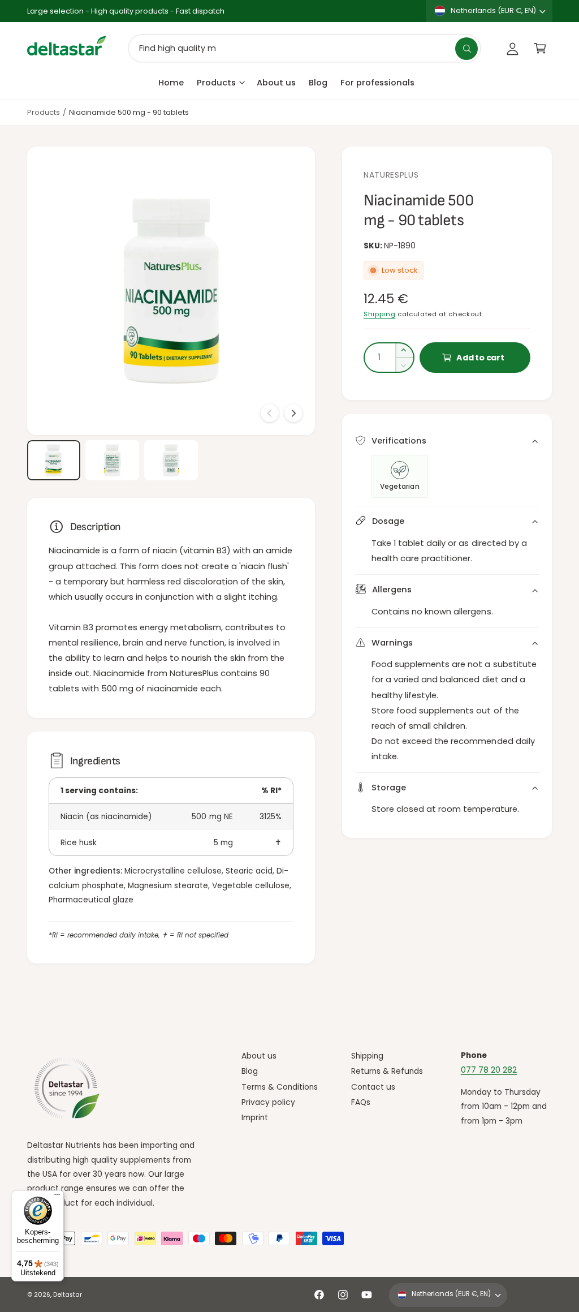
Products (43, 112)
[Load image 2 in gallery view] (112, 460)
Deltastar (67, 1295)
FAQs (360, 1102)
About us (258, 1056)
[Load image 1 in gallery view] (53, 460)
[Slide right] (293, 413)
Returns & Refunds (387, 1071)
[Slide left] (270, 413)
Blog (249, 1071)
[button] (540, 48)
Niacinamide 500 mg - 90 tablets (129, 112)
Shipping (379, 314)
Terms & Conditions (279, 1087)
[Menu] (57, 1197)
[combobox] (304, 48)
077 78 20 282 (489, 1070)
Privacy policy (268, 1102)
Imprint (254, 1117)
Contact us (373, 1087)
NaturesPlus (391, 175)
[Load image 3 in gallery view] (170, 460)
